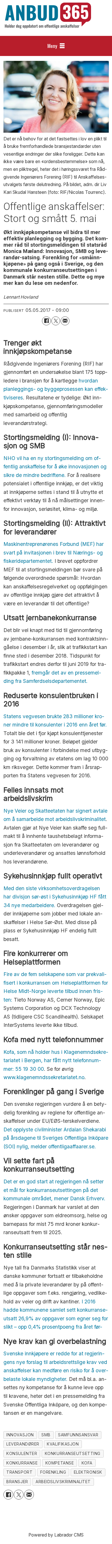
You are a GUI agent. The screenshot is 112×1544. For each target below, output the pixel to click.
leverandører (22, 1444)
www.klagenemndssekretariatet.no (43, 1077)
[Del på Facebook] (46, 320)
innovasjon (20, 1435)
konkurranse (22, 1463)
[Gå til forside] (48, 15)
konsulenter (21, 1453)
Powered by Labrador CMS (56, 1535)
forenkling (53, 1472)
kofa (87, 1463)
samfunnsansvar (78, 1435)
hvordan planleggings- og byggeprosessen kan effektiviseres (55, 389)
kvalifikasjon (63, 1444)
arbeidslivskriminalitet (63, 1481)
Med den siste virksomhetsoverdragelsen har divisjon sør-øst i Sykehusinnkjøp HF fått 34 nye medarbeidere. (54, 896)
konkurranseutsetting (73, 1453)
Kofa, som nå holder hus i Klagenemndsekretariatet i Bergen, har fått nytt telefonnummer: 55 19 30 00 (55, 1060)
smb (46, 1435)
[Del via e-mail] (65, 320)
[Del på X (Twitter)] (55, 320)
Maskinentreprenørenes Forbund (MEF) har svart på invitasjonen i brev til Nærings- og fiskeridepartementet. (53, 552)
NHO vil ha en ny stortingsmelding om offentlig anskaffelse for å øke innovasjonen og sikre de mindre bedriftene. (55, 466)
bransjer (17, 1481)
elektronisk (88, 1472)
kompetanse (59, 1463)
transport (19, 1472)
